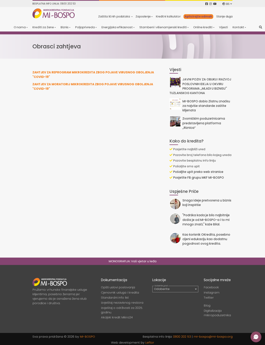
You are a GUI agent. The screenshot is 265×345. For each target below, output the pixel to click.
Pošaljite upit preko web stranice (198, 172)
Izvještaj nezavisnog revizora (122, 302)
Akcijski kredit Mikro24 (117, 317)
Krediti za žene (43, 27)
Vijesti (223, 27)
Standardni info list (115, 297)
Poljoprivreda (85, 27)
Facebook (211, 287)
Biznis (65, 27)
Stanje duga (224, 16)
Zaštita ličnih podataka (114, 16)
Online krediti (202, 27)
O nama (20, 27)
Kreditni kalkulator (168, 16)
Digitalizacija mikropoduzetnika (217, 312)
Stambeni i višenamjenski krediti (163, 27)
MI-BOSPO (87, 336)
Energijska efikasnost (117, 27)
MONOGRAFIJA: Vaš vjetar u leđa (132, 261)
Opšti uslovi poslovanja (118, 287)
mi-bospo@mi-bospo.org (213, 336)
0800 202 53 (182, 336)
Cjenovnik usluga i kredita (120, 292)
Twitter (209, 297)
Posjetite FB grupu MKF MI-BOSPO (198, 177)
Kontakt (238, 27)
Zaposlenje (143, 16)
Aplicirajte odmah (198, 16)
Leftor (149, 342)
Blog (207, 305)
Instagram (211, 292)
